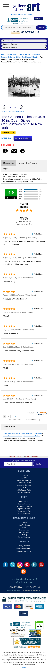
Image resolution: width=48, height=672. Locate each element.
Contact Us (24, 475)
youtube (41, 564)
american (39, 606)
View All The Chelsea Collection (13, 112)
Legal (24, 667)
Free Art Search (24, 525)
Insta (20, 565)
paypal (23, 613)
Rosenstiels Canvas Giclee (11, 57)
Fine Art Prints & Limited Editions (19, 55)
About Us (22, 14)
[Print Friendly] (22, 153)
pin (27, 564)
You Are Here (9, 426)
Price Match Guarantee (24, 506)
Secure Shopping (24, 492)
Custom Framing (24, 504)
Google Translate (24, 537)
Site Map (24, 535)
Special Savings (24, 509)
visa (7, 606)
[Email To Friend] (14, 153)
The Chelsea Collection (30, 57)
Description (8, 163)
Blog (24, 527)
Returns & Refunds (24, 480)
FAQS (24, 488)
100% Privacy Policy (24, 490)
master (18, 606)
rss (23, 571)
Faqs (30, 14)
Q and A (24, 523)
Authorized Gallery (24, 483)
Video (5, 169)
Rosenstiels (36, 55)
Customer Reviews (24, 485)
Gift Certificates (24, 514)
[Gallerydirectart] (24, 6)
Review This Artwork (27, 163)
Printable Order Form (24, 511)
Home (13, 14)
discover (28, 606)
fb (5, 564)
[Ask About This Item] (5, 153)
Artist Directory (24, 501)
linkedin (34, 564)
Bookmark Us (24, 530)
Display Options (16, 419)
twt (12, 564)
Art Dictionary (24, 532)
